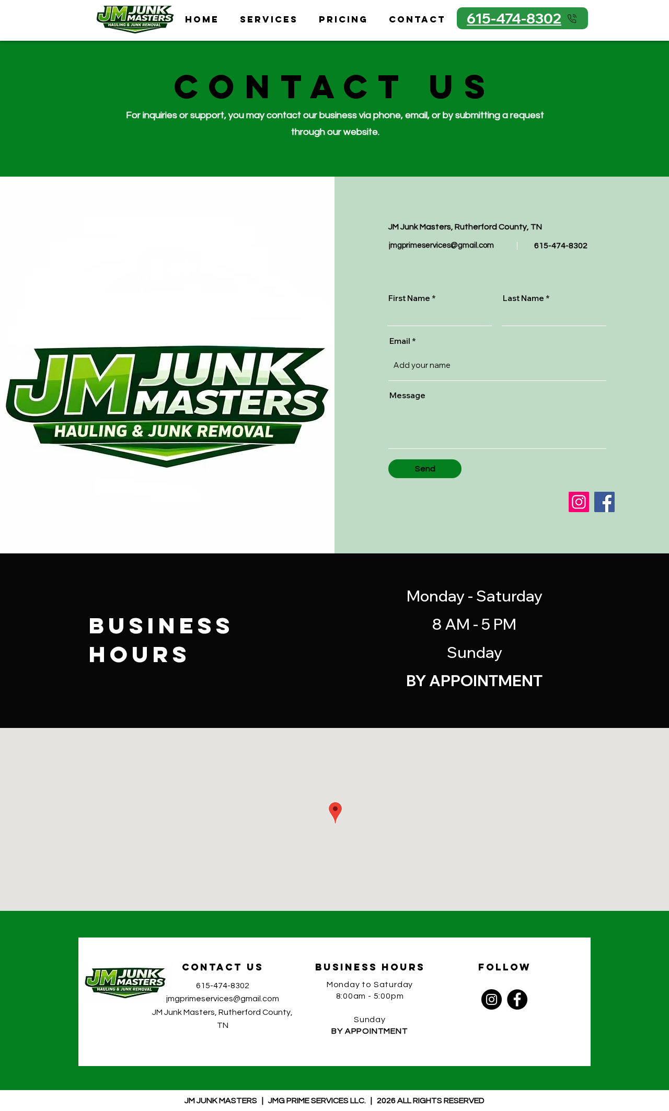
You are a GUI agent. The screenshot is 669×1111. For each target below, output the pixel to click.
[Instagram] (579, 502)
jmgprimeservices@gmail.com (441, 245)
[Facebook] (604, 502)
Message (407, 395)
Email (399, 341)
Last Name (523, 298)
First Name (409, 298)
